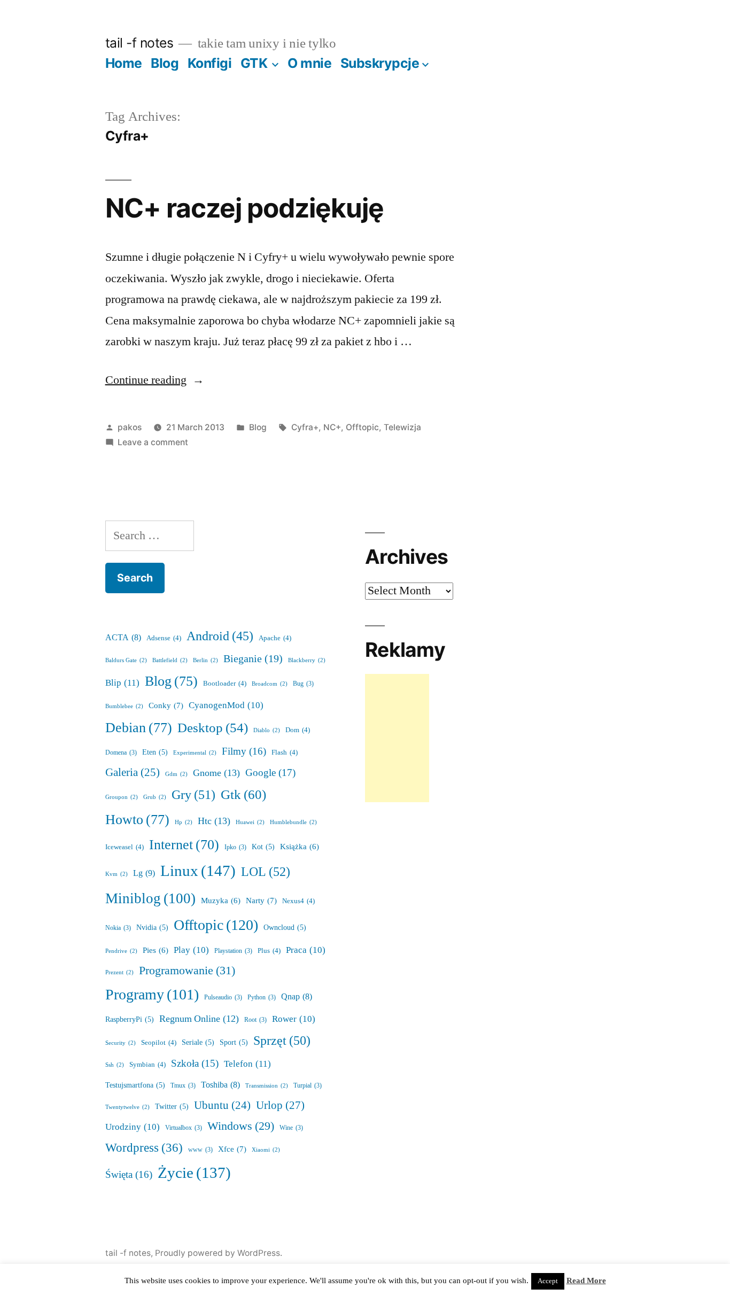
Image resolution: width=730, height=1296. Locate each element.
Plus (269, 950)
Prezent (119, 972)
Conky (166, 706)
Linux (198, 871)
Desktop (212, 728)
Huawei (250, 822)
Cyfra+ (305, 427)
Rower (293, 1019)
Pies (155, 950)
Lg (144, 873)
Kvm (116, 874)
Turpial (307, 1086)
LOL (265, 872)
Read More (586, 1281)
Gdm (176, 774)
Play (191, 950)
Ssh (114, 1064)
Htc (214, 821)
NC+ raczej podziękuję (244, 208)
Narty (261, 901)
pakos (130, 427)
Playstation (233, 951)
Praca (305, 950)
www (200, 1150)
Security (120, 1042)
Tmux (183, 1086)
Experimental (194, 752)
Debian (138, 727)
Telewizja (402, 427)
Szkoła (195, 1064)
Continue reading (154, 379)
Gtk (243, 795)
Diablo (266, 730)
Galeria (132, 772)
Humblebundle (293, 822)
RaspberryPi (129, 1019)
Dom (297, 730)
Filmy (244, 751)
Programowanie (187, 970)
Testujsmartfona (135, 1085)
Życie (194, 1173)
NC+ (332, 427)
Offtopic (362, 427)
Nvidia (152, 927)
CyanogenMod (226, 705)
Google (270, 772)
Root (255, 1020)
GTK (254, 63)
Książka (299, 847)
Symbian (147, 1064)
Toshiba (220, 1085)
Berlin (205, 660)
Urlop (280, 1105)
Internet (184, 844)
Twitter (172, 1106)
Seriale (198, 1042)
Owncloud (284, 927)
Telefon (247, 1063)
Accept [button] (548, 1281)
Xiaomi (266, 1149)
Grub (154, 797)
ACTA (123, 637)
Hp (183, 822)
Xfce (232, 1149)
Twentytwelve (127, 1107)
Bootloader (224, 683)
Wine (291, 1128)
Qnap (296, 996)
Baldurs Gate (126, 660)
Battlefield (170, 660)
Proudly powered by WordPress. (218, 1253)
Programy (152, 994)
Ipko (235, 847)
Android (220, 636)
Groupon (121, 797)
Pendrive (121, 951)
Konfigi (210, 63)
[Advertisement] (397, 738)
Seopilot (158, 1042)
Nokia (118, 928)
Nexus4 (298, 901)
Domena (121, 753)
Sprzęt (281, 1041)
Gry (193, 795)
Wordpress (144, 1147)
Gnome (216, 773)
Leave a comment (153, 442)
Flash (284, 752)
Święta (128, 1174)
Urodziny (132, 1126)
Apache (275, 638)
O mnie (309, 63)
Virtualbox (183, 1128)
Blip (122, 682)
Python (261, 998)
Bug (303, 684)
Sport (234, 1042)
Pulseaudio (223, 998)
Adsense (163, 638)
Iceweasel (124, 847)
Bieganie (253, 659)
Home (123, 63)
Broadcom (270, 683)
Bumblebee (124, 706)
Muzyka (220, 901)
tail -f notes (139, 43)
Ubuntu (222, 1106)
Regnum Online (199, 1019)
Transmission (266, 1085)
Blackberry (306, 660)
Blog (164, 63)
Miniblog (150, 898)
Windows (240, 1126)
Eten (155, 752)
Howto (137, 819)
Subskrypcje (380, 63)
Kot (263, 846)
